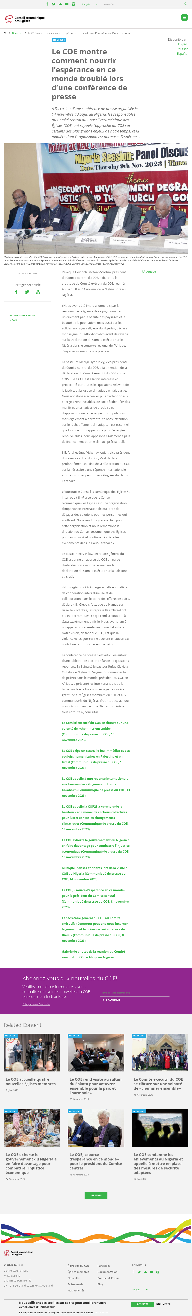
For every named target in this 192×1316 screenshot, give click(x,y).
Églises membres (78, 1272)
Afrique (151, 271)
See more (96, 1195)
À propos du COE (78, 1265)
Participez (104, 1265)
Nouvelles (17, 33)
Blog (100, 1284)
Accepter (142, 1304)
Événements (75, 1284)
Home (5, 33)
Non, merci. (163, 1304)
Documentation (108, 1272)
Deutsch (182, 49)
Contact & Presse (108, 1278)
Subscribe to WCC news (24, 318)
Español (182, 54)
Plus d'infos (101, 1312)
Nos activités (76, 1290)
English (183, 44)
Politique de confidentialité (36, 1004)
